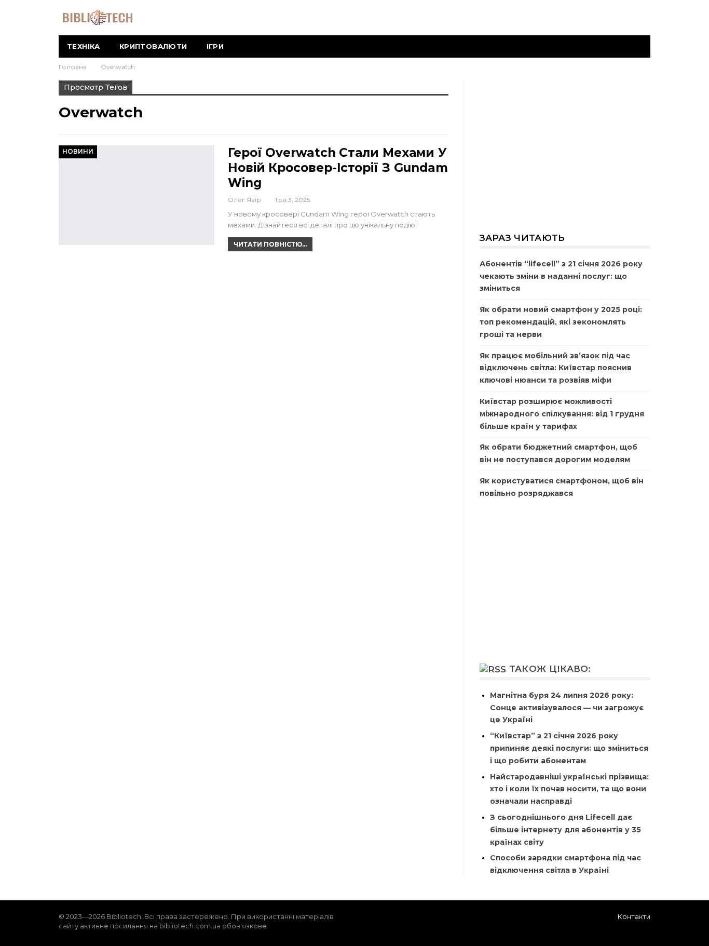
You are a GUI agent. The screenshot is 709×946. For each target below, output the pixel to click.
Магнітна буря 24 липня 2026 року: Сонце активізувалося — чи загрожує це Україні (567, 708)
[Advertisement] (565, 149)
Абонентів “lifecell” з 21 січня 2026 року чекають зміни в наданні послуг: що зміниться (561, 276)
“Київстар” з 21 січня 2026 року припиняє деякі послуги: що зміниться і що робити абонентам (569, 748)
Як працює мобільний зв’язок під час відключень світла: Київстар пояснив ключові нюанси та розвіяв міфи (556, 368)
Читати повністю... (270, 244)
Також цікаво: (550, 669)
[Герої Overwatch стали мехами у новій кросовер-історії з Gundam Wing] (136, 195)
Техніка (83, 46)
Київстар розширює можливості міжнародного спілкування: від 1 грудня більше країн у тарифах (562, 414)
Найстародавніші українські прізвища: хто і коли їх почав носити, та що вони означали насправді (569, 789)
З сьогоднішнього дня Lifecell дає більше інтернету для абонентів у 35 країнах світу (565, 830)
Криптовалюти (153, 46)
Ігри (215, 46)
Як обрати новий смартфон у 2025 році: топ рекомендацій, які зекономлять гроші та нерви (561, 322)
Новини (77, 151)
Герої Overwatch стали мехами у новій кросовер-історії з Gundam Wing (338, 167)
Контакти (634, 916)
